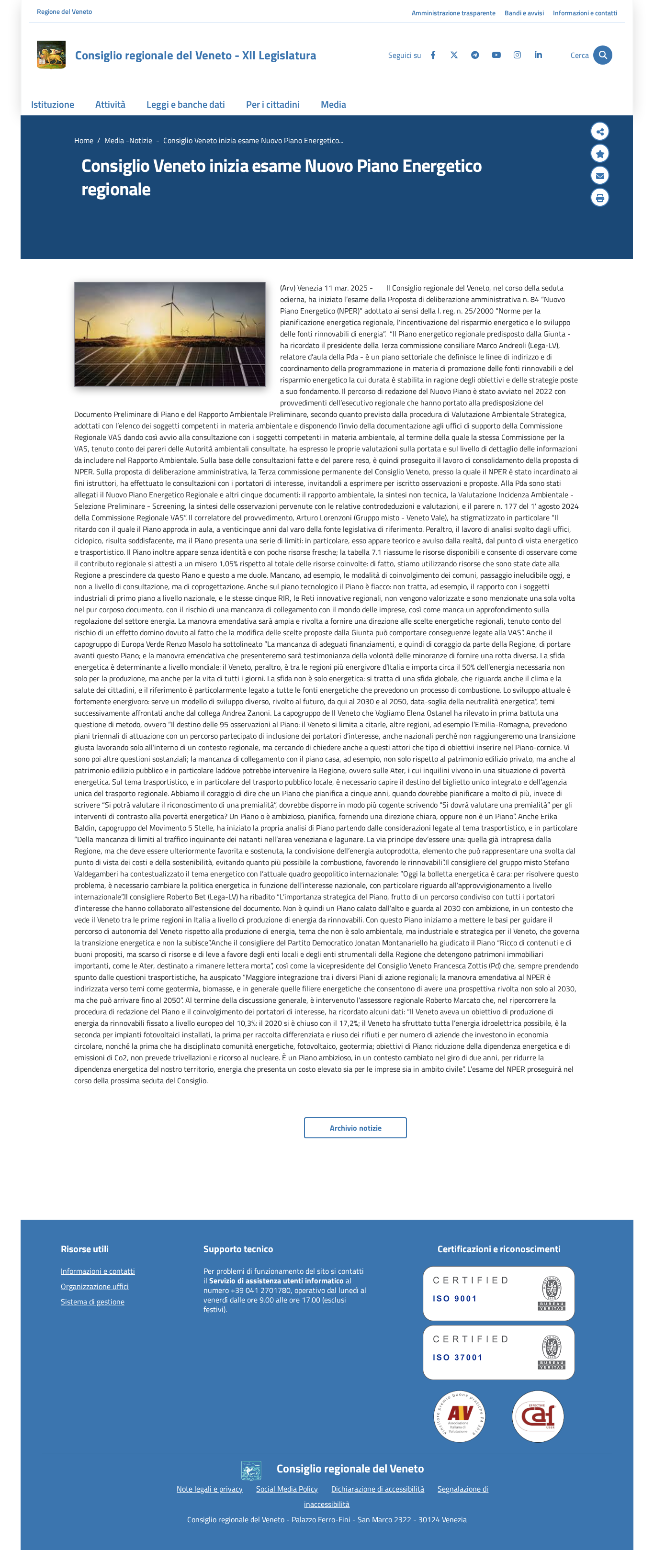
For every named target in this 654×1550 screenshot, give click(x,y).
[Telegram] (475, 55)
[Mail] (599, 176)
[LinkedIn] (538, 55)
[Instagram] (517, 55)
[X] (453, 55)
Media (333, 104)
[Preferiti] (599, 154)
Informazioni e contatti (585, 13)
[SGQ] (499, 1293)
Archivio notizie (356, 1128)
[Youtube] (496, 55)
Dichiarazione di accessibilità (377, 1488)
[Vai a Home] (51, 55)
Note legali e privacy (210, 1488)
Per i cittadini (273, 104)
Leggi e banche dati (186, 104)
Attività (110, 104)
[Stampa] (599, 198)
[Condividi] (599, 132)
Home (83, 140)
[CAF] (538, 1416)
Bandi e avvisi (524, 13)
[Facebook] (432, 55)
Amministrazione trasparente (454, 13)
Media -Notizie (128, 140)
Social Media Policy (287, 1488)
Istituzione (52, 104)
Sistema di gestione (92, 1302)
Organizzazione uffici (95, 1286)
